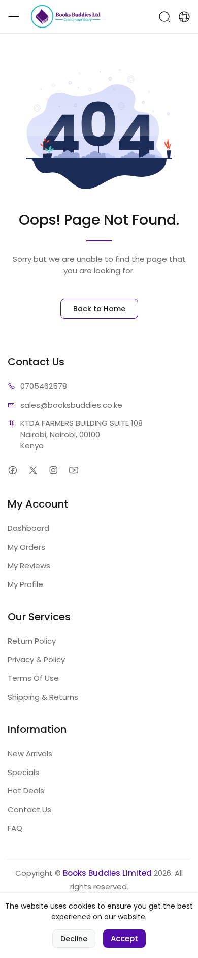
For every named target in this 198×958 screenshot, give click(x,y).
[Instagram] (53, 470)
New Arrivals (30, 753)
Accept (124, 938)
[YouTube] (73, 470)
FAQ (15, 827)
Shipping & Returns (43, 696)
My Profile (25, 584)
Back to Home (99, 309)
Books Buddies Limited (107, 873)
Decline (73, 939)
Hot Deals (26, 790)
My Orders (26, 547)
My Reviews (29, 565)
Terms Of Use (33, 678)
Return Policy (32, 640)
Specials (23, 772)
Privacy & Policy (36, 659)
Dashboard (28, 528)
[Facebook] (12, 470)
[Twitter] (33, 470)
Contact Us (29, 809)
